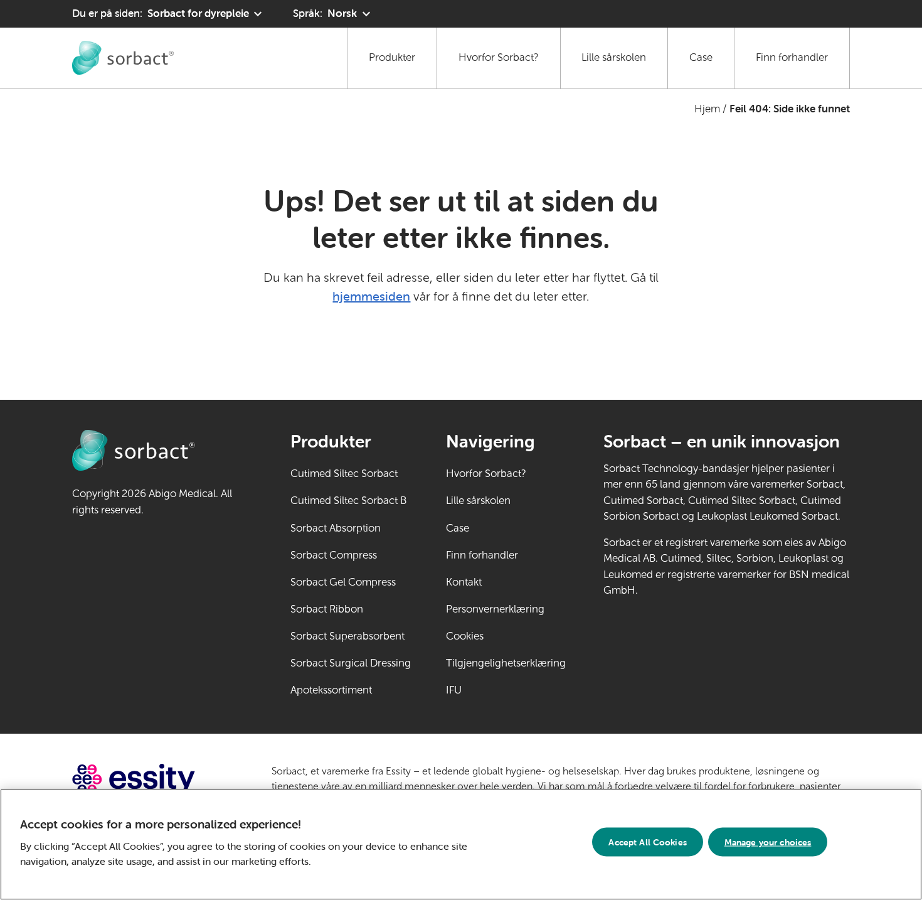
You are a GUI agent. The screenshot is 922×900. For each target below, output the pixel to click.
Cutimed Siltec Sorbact (344, 473)
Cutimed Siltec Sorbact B (348, 500)
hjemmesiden (371, 296)
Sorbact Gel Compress (343, 582)
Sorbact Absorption (335, 528)
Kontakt (464, 582)
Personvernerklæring (495, 609)
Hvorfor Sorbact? (498, 57)
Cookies (465, 636)
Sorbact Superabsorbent (347, 636)
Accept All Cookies (647, 841)
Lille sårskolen (613, 57)
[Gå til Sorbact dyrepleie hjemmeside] (123, 58)
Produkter (392, 57)
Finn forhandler (792, 57)
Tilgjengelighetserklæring (506, 663)
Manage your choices (768, 841)
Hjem (707, 109)
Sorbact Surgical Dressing (350, 663)
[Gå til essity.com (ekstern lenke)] (156, 779)
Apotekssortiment (331, 690)
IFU (492, 690)
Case (701, 57)
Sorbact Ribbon (326, 609)
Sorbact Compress (333, 555)
